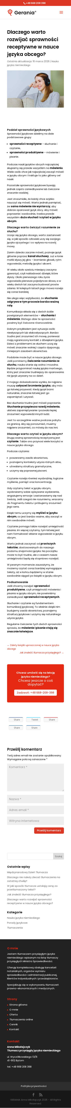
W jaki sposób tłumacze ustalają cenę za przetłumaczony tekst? (32, 887)
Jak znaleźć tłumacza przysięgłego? (29, 894)
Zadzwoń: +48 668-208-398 (35, 693)
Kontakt (14, 1029)
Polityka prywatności (34, 1086)
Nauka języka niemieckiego (23, 918)
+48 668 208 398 (22, 1066)
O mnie (13, 1009)
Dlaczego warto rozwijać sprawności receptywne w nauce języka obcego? (30, 901)
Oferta (13, 1014)
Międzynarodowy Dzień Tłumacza (27, 872)
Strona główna (18, 1004)
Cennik (13, 1024)
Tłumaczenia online (21, 1019)
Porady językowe (17, 922)
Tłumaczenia (15, 927)
